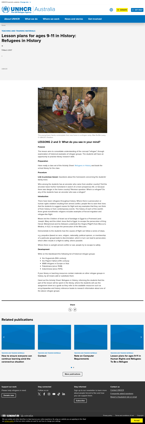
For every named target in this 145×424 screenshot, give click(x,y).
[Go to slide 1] (72, 368)
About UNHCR (12, 19)
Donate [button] (123, 10)
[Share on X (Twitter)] (70, 310)
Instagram (49, 394)
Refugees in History (83, 165)
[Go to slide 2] (74, 368)
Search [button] (104, 10)
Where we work (51, 19)
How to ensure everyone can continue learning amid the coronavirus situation (17, 359)
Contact (42, 356)
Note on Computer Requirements (84, 357)
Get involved (95, 19)
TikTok (58, 394)
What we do (31, 19)
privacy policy (9, 421)
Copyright (140, 415)
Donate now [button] (9, 395)
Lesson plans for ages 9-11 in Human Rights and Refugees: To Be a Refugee (126, 359)
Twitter (39, 394)
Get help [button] (138, 10)
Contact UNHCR (117, 390)
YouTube (54, 394)
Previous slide (4, 337)
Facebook (44, 394)
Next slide (141, 337)
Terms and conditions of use (124, 415)
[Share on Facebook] (75, 310)
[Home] (16, 9)
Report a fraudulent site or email (123, 397)
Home (4, 25)
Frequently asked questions (121, 393)
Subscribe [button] (80, 400)
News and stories (74, 19)
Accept (136, 420)
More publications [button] (72, 374)
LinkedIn (63, 394)
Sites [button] (111, 10)
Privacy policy (107, 415)
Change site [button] (24, 2)
